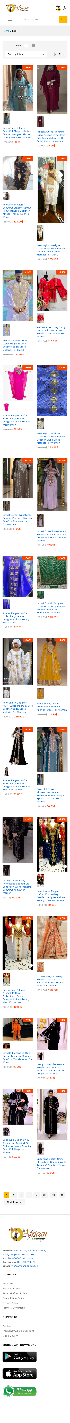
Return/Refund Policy (15, 1293)
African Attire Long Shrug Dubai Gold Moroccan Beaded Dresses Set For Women (51, 332)
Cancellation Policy (13, 1298)
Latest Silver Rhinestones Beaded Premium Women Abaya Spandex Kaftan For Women (52, 536)
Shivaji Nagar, (10, 1254)
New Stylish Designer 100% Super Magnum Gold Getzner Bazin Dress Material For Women (52, 438)
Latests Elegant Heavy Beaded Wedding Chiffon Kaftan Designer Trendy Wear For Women (51, 981)
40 (53, 1195)
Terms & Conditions (14, 1307)
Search (63, 19)
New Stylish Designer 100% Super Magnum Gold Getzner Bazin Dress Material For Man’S (52, 250)
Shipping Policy (11, 1288)
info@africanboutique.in (24, 1265)
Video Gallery (10, 1335)
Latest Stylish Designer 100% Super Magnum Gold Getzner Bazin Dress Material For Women (52, 608)
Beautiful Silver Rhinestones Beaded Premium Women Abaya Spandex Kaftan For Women (50, 795)
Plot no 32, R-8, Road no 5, (30, 1250)
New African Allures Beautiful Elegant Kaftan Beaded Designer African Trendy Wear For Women (17, 133)
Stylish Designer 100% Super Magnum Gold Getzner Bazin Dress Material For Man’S (15, 345)
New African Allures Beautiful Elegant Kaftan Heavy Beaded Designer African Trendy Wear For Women (17, 210)
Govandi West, (26, 1254)
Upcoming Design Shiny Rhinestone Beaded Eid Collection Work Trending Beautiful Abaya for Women (17, 1146)
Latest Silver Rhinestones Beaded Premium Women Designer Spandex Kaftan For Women (17, 520)
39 (44, 1195)
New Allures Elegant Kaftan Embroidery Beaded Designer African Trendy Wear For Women (51, 896)
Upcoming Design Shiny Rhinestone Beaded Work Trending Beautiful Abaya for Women (51, 1163)
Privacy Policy (10, 1303)
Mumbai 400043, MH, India (18, 1258)
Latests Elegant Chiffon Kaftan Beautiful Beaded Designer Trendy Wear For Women (17, 1058)
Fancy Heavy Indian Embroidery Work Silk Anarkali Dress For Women (52, 706)
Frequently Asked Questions (18, 1330)
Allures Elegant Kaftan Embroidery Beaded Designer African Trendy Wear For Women (16, 785)
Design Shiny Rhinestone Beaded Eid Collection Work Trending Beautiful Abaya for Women (50, 1069)
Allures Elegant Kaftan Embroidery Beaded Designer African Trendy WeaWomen (16, 420)
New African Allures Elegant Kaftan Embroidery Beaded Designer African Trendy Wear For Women (16, 996)
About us (8, 1283)
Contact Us (9, 1326)
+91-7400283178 (26, 1262)
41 (62, 1195)
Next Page (13, 1202)
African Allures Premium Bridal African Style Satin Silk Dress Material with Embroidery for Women (51, 136)
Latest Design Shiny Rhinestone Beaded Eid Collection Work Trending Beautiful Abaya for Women (17, 886)
